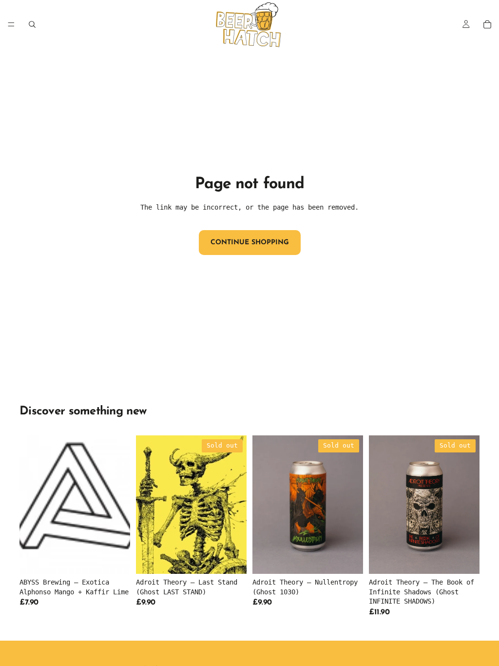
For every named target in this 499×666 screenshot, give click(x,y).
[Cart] (487, 24)
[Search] (32, 24)
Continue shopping (250, 242)
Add (123, 559)
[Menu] (11, 24)
